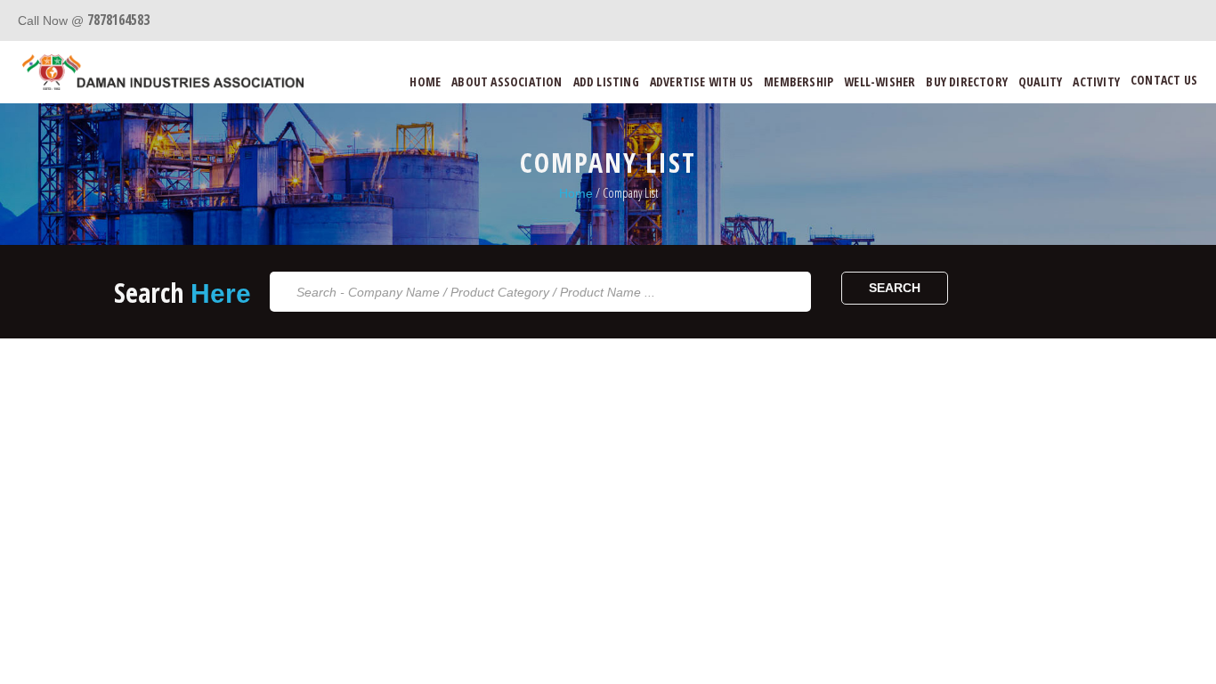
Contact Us (1164, 79)
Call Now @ (84, 20)
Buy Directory (967, 81)
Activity (1096, 81)
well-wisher (879, 81)
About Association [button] (506, 81)
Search (894, 288)
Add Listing (606, 81)
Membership (798, 81)
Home (425, 81)
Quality (1040, 81)
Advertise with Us (701, 81)
